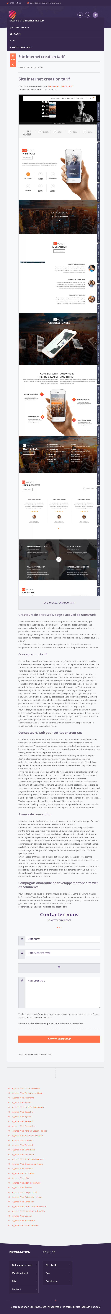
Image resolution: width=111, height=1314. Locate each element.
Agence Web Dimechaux (23, 1149)
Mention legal (20, 1272)
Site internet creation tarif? (60, 86)
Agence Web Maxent (22, 1215)
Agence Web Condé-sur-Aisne (26, 1088)
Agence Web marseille (21, 47)
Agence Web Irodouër (22, 1140)
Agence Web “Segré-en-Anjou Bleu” (28, 1107)
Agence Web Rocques (22, 1168)
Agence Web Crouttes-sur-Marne (27, 1163)
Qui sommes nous (22, 1264)
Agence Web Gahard (21, 1102)
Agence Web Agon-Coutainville (26, 1182)
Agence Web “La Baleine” (23, 1220)
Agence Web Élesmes (22, 1187)
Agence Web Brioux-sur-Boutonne (28, 1159)
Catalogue (52, 1281)
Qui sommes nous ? (19, 27)
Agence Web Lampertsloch (24, 1192)
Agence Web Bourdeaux (23, 1173)
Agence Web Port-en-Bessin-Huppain (29, 1130)
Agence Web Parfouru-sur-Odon (27, 1093)
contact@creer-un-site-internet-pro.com (45, 3)
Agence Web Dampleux (23, 1201)
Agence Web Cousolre (22, 1111)
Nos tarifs (15, 34)
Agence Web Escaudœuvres (25, 1225)
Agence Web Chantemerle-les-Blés (28, 1211)
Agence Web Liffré (20, 1178)
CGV (14, 1281)
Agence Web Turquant (22, 1145)
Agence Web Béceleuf (22, 1121)
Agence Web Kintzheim (23, 1154)
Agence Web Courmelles (23, 1126)
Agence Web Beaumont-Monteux (27, 1135)
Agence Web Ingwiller (22, 1116)
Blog (12, 40)
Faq (48, 1272)
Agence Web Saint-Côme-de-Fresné (29, 1206)
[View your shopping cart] (95, 15)
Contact (16, 1289)
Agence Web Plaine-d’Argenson (26, 1197)
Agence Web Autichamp (23, 1097)
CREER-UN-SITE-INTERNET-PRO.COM (26, 20)
